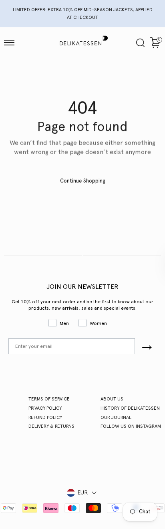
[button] (9, 43)
